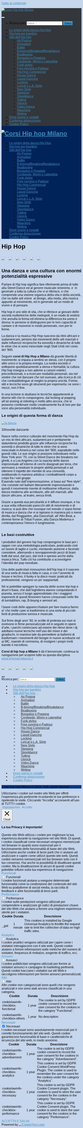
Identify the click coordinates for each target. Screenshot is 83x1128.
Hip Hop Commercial (31, 71)
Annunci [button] (7, 956)
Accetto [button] (27, 807)
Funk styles (25, 65)
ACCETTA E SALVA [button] (16, 1121)
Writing (22, 113)
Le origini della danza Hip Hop (30, 30)
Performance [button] (10, 894)
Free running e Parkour (33, 68)
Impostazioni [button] (11, 807)
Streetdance (25, 96)
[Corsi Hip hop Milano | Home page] (18, 9)
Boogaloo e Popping (31, 58)
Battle (21, 47)
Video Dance (26, 106)
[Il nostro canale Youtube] (33, 670)
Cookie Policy (18, 124)
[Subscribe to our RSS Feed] (26, 670)
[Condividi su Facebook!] (5, 260)
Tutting (21, 99)
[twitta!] (12, 260)
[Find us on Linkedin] (19, 670)
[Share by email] (40, 260)
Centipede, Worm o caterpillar (37, 61)
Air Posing (24, 40)
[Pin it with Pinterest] (26, 260)
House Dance (26, 75)
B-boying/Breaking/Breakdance (38, 51)
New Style (24, 89)
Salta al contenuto (14, 3)
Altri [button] (4, 977)
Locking (22, 82)
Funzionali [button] (9, 873)
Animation (24, 44)
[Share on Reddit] (19, 260)
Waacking (23, 110)
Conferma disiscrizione (25, 120)
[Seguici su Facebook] (5, 670)
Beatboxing (25, 54)
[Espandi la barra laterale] (3, 676)
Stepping (23, 92)
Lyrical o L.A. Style (29, 85)
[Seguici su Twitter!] (12, 670)
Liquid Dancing (27, 78)
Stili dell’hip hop (20, 37)
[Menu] (3, 17)
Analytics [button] (8, 935)
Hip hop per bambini (23, 33)
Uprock (22, 103)
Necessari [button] (8, 1022)
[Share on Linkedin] (33, 260)
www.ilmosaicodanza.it (17, 658)
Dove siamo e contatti (24, 117)
